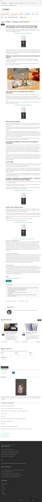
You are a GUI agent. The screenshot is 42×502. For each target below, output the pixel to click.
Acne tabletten (11, 3)
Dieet (29, 3)
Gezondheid (22, 3)
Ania (27, 301)
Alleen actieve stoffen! (11, 291)
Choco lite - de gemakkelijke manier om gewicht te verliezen (11, 408)
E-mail (16, 352)
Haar (32, 3)
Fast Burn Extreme (4, 413)
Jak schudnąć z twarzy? (9, 471)
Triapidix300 (3, 423)
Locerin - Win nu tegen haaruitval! (7, 421)
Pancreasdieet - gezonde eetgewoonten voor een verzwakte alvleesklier (13, 418)
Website (30, 352)
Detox (26, 3)
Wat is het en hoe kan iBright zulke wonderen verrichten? (16, 290)
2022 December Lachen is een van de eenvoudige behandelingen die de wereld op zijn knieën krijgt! (23, 287)
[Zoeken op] (13, 373)
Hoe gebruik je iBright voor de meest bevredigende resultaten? (17, 292)
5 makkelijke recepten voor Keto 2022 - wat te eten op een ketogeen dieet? (14, 410)
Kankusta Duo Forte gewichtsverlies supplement (9, 426)
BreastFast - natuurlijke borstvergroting (8, 405)
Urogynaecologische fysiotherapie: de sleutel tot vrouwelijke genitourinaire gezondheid (16, 428)
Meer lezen (17, 341)
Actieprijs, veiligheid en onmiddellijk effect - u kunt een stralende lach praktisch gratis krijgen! (22, 294)
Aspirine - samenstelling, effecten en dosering (9, 452)
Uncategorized (5, 483)
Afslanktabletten (4, 3)
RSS (2, 459)
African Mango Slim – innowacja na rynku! (12, 473)
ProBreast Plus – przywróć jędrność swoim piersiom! (15, 470)
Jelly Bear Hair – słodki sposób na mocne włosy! (13, 475)
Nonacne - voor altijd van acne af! (7, 449)
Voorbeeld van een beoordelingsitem (12, 278)
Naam (2, 352)
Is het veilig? (10, 293)
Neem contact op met (5, 5)
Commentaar (4, 357)
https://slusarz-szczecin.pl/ (5, 436)
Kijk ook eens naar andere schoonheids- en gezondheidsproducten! (23, 238)
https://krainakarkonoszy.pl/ (5, 433)
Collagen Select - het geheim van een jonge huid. (10, 451)
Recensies (16, 3)
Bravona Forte (3, 416)
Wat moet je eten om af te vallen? (7, 456)
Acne (35, 3)
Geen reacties (21, 301)
